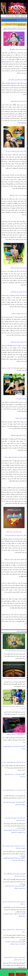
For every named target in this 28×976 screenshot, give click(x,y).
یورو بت (11, 973)
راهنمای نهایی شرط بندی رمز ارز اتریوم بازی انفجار (13, 678)
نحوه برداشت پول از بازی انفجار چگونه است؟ (15, 650)
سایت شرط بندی (10, 15)
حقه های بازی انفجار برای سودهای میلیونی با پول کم (13, 762)
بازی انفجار (17, 15)
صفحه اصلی (23, 15)
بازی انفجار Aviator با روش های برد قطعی (16, 734)
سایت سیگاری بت (21, 973)
